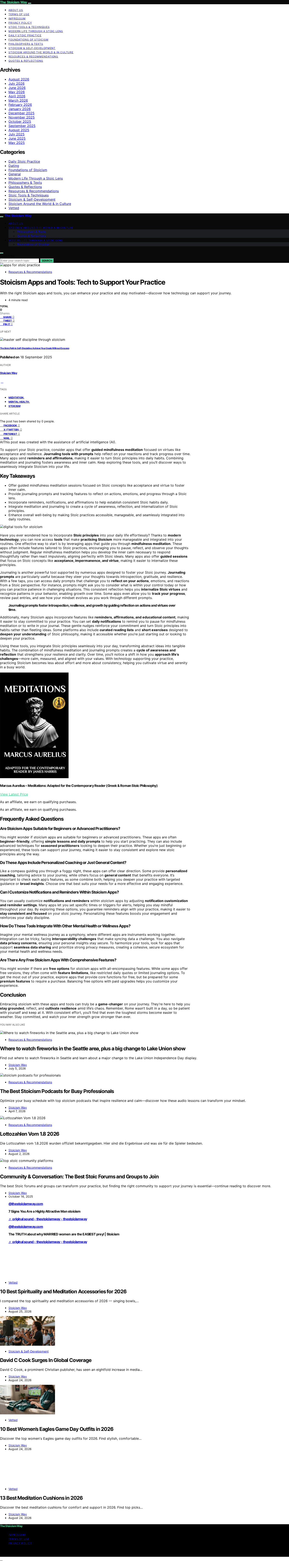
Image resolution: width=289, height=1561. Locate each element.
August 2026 (18, 79)
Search (47, 260)
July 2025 (16, 134)
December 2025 (21, 113)
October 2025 (19, 121)
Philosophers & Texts (25, 43)
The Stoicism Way (13, 2)
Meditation (15, 397)
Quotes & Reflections (25, 60)
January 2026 (19, 109)
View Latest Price (14, 794)
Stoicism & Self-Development (31, 48)
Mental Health (18, 401)
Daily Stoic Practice (24, 35)
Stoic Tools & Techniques (29, 27)
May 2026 (16, 92)
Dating (13, 166)
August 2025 (18, 130)
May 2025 (16, 143)
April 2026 (16, 96)
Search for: (7, 256)
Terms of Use (18, 14)
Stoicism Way (8, 373)
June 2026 (17, 88)
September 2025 (22, 126)
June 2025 (17, 138)
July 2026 (16, 83)
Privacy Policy (20, 22)
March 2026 (18, 100)
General (14, 174)
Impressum (17, 18)
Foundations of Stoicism (28, 39)
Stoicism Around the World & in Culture (40, 52)
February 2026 (20, 104)
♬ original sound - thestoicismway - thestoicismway (47, 1219)
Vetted (13, 208)
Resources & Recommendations (33, 56)
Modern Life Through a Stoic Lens (35, 31)
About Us (15, 10)
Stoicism (14, 406)
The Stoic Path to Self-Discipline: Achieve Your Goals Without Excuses (34, 348)
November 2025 (21, 117)
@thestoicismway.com (25, 1204)
